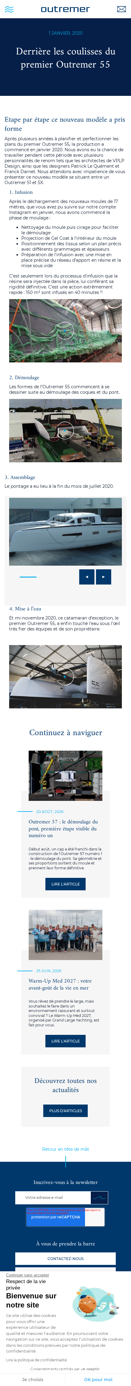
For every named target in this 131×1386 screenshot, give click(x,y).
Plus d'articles (65, 1110)
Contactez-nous (65, 1258)
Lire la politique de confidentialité (36, 1360)
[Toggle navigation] (9, 9)
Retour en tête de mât (65, 1149)
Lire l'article (65, 884)
